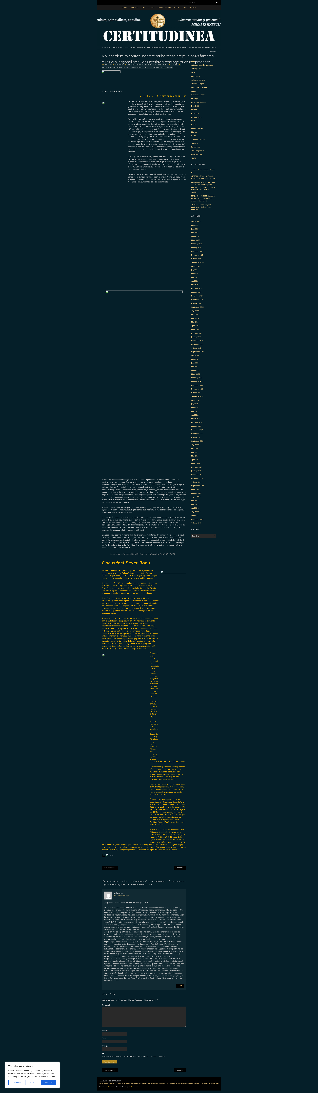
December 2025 (197, 251)
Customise (16, 1082)
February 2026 (196, 244)
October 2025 (196, 259)
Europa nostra (196, 117)
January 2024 (196, 337)
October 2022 (196, 393)
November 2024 (197, 299)
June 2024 (195, 318)
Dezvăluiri (127, 47)
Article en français (198, 80)
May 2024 (194, 322)
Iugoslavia (146, 67)
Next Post (179, 868)
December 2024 (197, 296)
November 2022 (197, 389)
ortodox (153, 67)
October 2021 (196, 437)
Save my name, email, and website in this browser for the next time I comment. (134, 1056)
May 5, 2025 (108, 64)
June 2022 (195, 407)
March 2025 (195, 285)
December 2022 (197, 385)
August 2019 (195, 497)
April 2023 (195, 370)
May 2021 (194, 456)
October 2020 (196, 482)
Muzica (194, 132)
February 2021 (196, 467)
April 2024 (195, 326)
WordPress (111, 1087)
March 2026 (195, 240)
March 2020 (195, 489)
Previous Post (110, 868)
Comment (106, 1005)
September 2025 (197, 262)
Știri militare (195, 147)
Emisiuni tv (195, 113)
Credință (194, 98)
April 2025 (195, 281)
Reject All (32, 1082)
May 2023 (194, 366)
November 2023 (197, 344)
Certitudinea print (117, 47)
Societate (194, 143)
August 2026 (195, 221)
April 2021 (195, 459)
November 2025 (197, 255)
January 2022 (196, 426)
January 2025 (196, 292)
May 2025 (194, 277)
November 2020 (197, 478)
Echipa (142, 7)
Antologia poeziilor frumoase (202, 65)
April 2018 (195, 508)
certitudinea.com (107, 67)
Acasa (124, 7)
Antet (193, 61)
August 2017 (195, 512)
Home (104, 47)
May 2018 (194, 504)
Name (105, 1030)
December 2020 (197, 474)
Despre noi (133, 7)
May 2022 (194, 411)
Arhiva (184, 7)
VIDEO (193, 158)
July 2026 (194, 225)
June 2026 (195, 229)
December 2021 (197, 430)
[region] (32, 1075)
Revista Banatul (160, 67)
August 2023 (195, 355)
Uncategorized (196, 154)
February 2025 (196, 288)
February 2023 (196, 378)
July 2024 (194, 314)
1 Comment (174, 64)
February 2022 (196, 422)
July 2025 (194, 270)
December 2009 (197, 519)
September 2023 (197, 352)
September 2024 (197, 307)
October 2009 (196, 523)
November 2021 (197, 433)
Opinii (193, 136)
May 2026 (194, 232)
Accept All (49, 1082)
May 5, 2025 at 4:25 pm (121, 896)
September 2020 (197, 486)
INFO (193, 121)
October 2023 (196, 348)
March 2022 (195, 419)
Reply (180, 986)
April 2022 (195, 415)
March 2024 (195, 329)
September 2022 (197, 396)
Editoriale (152, 7)
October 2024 (196, 303)
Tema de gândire (140, 47)
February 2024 (196, 333)
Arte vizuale (195, 76)
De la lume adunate (198, 102)
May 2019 (194, 500)
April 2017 (195, 515)
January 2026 (196, 247)
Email (105, 1038)
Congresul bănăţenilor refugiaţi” (132, 67)
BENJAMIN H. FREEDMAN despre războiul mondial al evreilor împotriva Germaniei (203, 198)
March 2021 (195, 463)
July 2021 (194, 448)
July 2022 (194, 404)
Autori (176, 7)
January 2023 (196, 381)
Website (105, 1046)
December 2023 (197, 340)
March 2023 (195, 374)
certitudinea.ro (118, 67)
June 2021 (195, 452)
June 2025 (195, 273)
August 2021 (195, 445)
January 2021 (196, 471)
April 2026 (195, 236)
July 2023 (194, 359)
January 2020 (196, 493)
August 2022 (195, 400)
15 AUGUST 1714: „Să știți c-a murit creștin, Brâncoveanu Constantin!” (201, 207)
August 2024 (195, 311)
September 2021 (197, 441)
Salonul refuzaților (198, 139)
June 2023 (195, 363)
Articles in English (197, 83)
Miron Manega (119, 64)
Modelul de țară (164, 7)
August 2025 (195, 266)
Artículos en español (199, 87)
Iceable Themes (134, 1087)
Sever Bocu (170, 67)
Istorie (133, 47)
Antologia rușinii (197, 69)
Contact (193, 7)
